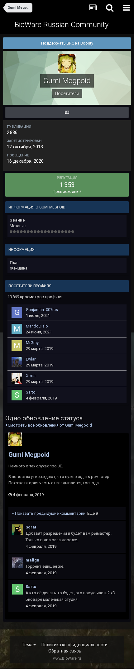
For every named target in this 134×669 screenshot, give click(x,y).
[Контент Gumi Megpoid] (67, 112)
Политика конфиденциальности (74, 644)
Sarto (31, 392)
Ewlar (31, 359)
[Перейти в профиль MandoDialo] (17, 329)
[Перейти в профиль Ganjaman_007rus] (17, 312)
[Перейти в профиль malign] (17, 562)
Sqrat (31, 527)
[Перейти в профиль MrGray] (17, 345)
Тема (27, 644)
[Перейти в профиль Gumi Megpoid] (15, 439)
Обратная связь (64, 650)
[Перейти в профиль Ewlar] (17, 362)
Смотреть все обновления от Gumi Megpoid (49, 425)
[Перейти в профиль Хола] (17, 378)
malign (32, 560)
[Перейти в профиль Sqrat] (17, 529)
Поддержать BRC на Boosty (67, 43)
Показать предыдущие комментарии (56, 513)
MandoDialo (37, 326)
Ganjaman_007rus (42, 309)
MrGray (32, 342)
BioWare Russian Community (61, 24)
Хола (31, 375)
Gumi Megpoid (29, 454)
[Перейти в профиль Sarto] (17, 395)
